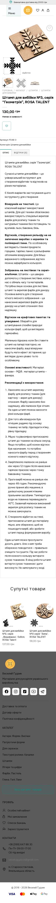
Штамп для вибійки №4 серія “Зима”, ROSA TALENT (40, 633)
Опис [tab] (5, 152)
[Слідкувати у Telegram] (42, 692)
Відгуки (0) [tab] (20, 152)
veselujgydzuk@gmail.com (24, 859)
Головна (7, 90)
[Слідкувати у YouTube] (33, 692)
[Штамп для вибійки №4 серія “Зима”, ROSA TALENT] (42, 615)
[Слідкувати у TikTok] (24, 692)
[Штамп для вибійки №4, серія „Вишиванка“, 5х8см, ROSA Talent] (14, 615)
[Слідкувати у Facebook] (6, 692)
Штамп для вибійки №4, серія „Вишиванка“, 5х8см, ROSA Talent (13, 635)
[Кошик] (48, 10)
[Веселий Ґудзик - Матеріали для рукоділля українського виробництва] (28, 10)
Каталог (20, 90)
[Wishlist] (37, 10)
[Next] (48, 50)
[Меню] (13, 11)
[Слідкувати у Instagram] (15, 692)
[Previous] (7, 50)
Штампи (33, 90)
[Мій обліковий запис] (42, 10)
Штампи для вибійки (21, 145)
